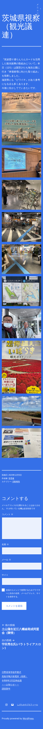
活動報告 (16, 482)
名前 (5, 544)
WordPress (28, 718)
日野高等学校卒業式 (11, 672)
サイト (5, 575)
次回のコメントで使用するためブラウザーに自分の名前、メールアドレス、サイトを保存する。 (23, 593)
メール (6, 560)
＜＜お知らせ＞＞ (10, 684)
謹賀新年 (6, 688)
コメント (7, 514)
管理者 (11, 478)
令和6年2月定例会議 (12, 680)
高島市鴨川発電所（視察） (15, 676)
